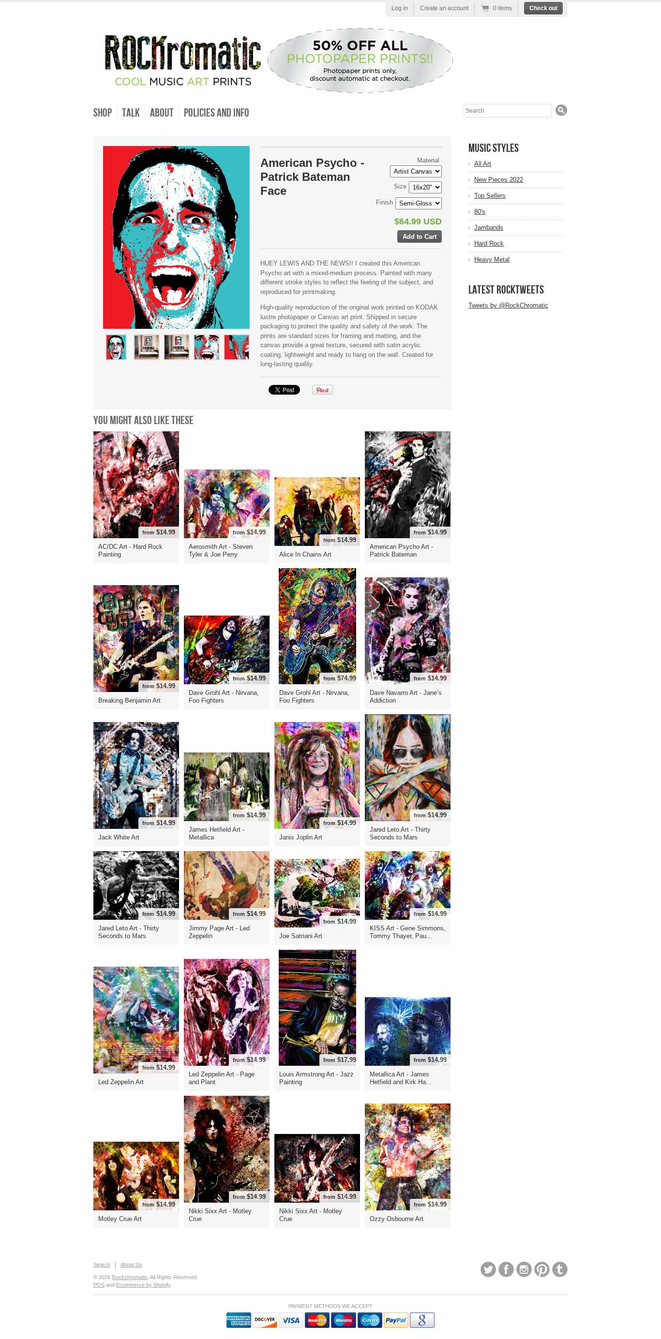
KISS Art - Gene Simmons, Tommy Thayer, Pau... (408, 932)
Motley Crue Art (120, 1218)
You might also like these (143, 420)
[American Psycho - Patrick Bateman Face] (116, 347)
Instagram (524, 1269)
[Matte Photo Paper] (176, 364)
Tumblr (560, 1269)
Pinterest (542, 1269)
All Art (482, 163)
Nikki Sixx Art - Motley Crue (220, 1214)
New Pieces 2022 (498, 179)
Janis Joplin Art (300, 837)
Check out (543, 8)
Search (101, 1264)
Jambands (488, 227)
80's (479, 211)
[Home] (274, 85)
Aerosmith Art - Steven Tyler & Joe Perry (221, 550)
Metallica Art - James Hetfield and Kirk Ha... (401, 1078)
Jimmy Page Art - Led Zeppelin (219, 932)
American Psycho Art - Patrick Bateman (401, 550)
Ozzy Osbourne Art (396, 1218)
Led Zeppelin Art (121, 1082)
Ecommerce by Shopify (143, 1285)
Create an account (444, 8)
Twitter (488, 1269)
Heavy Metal (492, 259)
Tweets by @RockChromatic (508, 305)
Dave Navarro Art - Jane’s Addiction (406, 696)
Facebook (506, 1269)
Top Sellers (490, 195)
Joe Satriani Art (300, 936)
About (162, 113)
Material (428, 160)
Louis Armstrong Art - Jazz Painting (316, 1078)
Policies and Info (216, 113)
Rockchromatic (130, 1277)
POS (99, 1285)
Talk (131, 113)
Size (400, 186)
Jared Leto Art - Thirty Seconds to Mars (400, 833)
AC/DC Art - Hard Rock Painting (130, 550)
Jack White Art (118, 837)
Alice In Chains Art (305, 554)
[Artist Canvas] (146, 364)
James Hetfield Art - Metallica (216, 833)
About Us (131, 1264)
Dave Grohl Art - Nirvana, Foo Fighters (224, 696)
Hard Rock (489, 243)
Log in (399, 8)
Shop (102, 113)
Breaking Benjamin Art (129, 700)
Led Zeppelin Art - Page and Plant (222, 1078)
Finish (384, 202)
